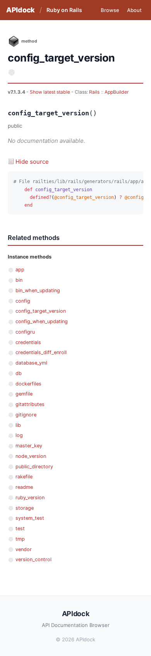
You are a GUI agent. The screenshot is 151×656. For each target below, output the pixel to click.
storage (24, 508)
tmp (20, 539)
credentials (28, 342)
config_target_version (40, 311)
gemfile (24, 394)
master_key (28, 446)
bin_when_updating (37, 290)
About (134, 10)
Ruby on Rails (64, 10)
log (19, 435)
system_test (29, 518)
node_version (30, 456)
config (22, 301)
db (18, 373)
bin (18, 280)
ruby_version (30, 497)
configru (25, 332)
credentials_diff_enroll (41, 352)
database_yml (31, 363)
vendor (23, 549)
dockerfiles (28, 384)
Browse (110, 10)
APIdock (20, 10)
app (19, 269)
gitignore (25, 415)
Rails (94, 92)
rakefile (24, 477)
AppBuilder (117, 92)
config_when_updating (41, 321)
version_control (33, 559)
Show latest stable (50, 92)
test (20, 528)
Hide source (32, 161)
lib (18, 425)
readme (24, 487)
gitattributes (30, 404)
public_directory (34, 466)
